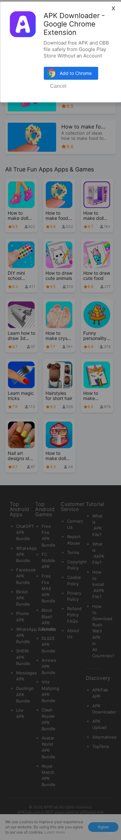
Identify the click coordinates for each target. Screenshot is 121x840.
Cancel (58, 86)
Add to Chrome (76, 73)
